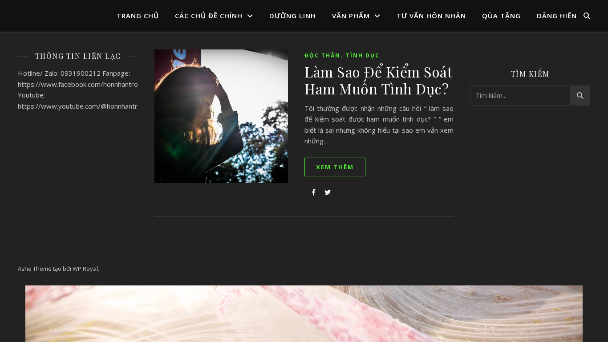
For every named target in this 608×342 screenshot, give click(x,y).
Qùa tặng (501, 15)
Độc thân (322, 55)
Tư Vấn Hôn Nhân (431, 15)
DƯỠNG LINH (292, 15)
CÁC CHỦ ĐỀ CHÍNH (209, 15)
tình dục (363, 55)
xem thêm (335, 167)
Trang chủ (138, 15)
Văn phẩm (351, 15)
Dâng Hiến (557, 15)
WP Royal (85, 269)
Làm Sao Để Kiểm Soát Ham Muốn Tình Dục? (378, 80)
